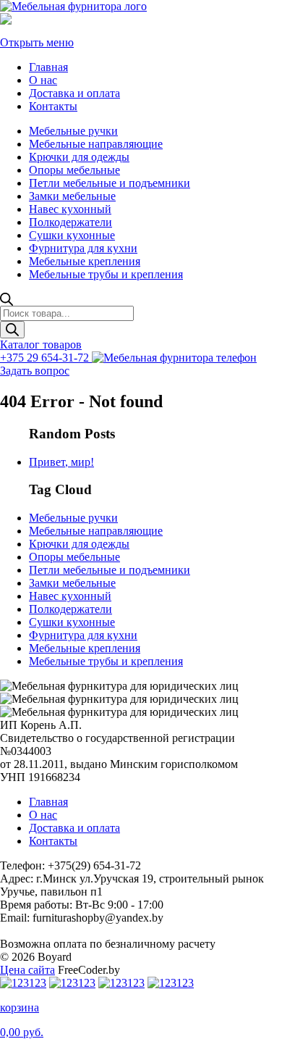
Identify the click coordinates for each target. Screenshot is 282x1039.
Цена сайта (27, 970)
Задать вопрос (34, 370)
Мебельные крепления (84, 261)
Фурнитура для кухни (83, 248)
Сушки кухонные (72, 235)
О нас (43, 80)
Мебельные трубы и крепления (106, 274)
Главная (48, 67)
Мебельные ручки (73, 131)
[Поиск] (12, 329)
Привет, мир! (61, 462)
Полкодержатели (70, 222)
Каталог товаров (41, 344)
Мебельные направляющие (96, 144)
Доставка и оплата (74, 93)
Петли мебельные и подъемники (109, 183)
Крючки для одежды (79, 157)
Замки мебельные (72, 196)
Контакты (53, 106)
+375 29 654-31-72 (46, 357)
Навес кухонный (70, 209)
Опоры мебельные (74, 170)
